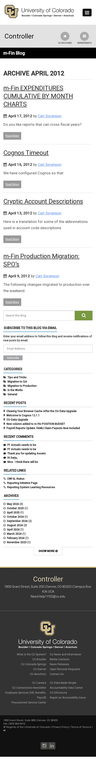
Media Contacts (59, 659)
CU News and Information (65, 654)
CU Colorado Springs (33, 664)
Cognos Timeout (26, 152)
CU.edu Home (65, 43)
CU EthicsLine (58, 692)
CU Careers (39, 682)
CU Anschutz (38, 674)
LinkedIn (51, 745)
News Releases (59, 664)
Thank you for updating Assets (26, 453)
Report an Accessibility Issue (68, 697)
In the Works (15, 390)
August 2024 (15, 525)
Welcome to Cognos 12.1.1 (23, 415)
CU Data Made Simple (63, 682)
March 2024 (14, 533)
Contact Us (57, 674)
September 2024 (17, 521)
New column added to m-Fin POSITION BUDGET (35, 423)
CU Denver (39, 669)
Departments (84, 43)
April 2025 (13, 512)
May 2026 (13, 504)
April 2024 (13, 529)
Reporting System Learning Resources (31, 487)
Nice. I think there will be (22, 462)
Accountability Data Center (66, 687)
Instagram (44, 745)
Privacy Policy (60, 727)
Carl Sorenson (49, 116)
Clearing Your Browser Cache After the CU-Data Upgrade (41, 411)
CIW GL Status (16, 478)
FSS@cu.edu (56, 596)
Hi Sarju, (12, 457)
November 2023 (17, 542)
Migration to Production (22, 385)
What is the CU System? (31, 654)
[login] (4, 730)
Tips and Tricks (17, 377)
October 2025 (15, 508)
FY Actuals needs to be (21, 445)
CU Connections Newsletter (29, 687)
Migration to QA (17, 381)
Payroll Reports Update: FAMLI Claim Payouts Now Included (43, 428)
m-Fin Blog (14, 53)
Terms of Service (81, 727)
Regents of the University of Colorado (28, 727)
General (12, 394)
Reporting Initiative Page (22, 483)
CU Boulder (39, 659)
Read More (12, 135)
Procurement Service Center (28, 702)
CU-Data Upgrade (17, 419)
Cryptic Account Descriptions (43, 201)
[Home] (39, 17)
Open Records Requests (65, 669)
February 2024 (16, 538)
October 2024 (15, 516)
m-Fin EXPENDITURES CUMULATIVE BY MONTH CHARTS (38, 96)
